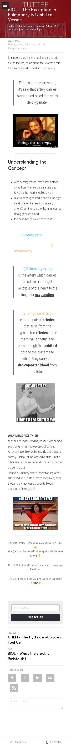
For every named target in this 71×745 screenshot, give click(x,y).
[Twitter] (25, 678)
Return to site (16, 669)
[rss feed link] (14, 688)
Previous (12, 632)
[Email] (50, 678)
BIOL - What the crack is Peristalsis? (28, 656)
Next (10, 649)
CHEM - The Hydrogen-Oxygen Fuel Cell (34, 640)
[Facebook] (12, 678)
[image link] (35, 4)
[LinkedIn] (37, 678)
